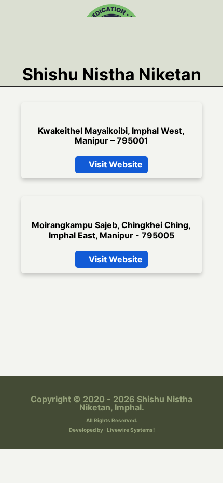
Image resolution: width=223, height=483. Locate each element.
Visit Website (115, 269)
